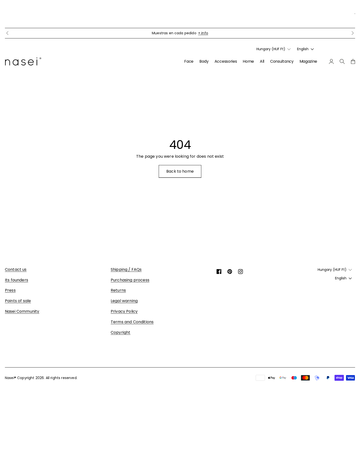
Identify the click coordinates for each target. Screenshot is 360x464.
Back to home (180, 171)
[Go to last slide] (7, 33)
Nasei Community (22, 311)
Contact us (16, 269)
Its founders (16, 280)
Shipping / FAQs (126, 269)
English (303, 49)
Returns (118, 290)
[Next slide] (352, 33)
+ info (203, 33)
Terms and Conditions (132, 322)
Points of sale (18, 301)
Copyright (120, 332)
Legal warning (124, 301)
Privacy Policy (124, 311)
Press (10, 290)
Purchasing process (130, 280)
